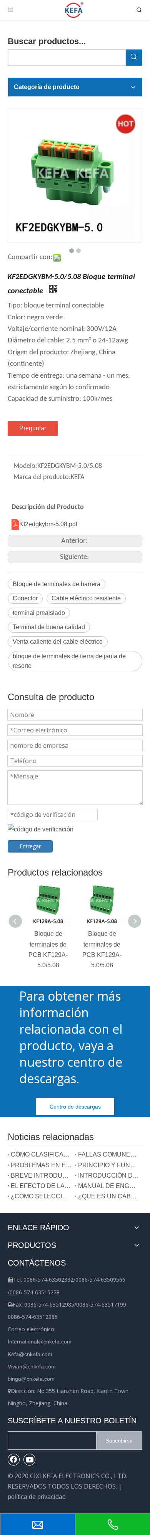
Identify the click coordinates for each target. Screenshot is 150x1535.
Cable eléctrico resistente (86, 598)
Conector (25, 598)
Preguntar (32, 428)
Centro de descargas (75, 1107)
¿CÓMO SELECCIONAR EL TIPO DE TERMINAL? (41, 1196)
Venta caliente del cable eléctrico (58, 641)
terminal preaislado (39, 613)
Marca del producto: (42, 477)
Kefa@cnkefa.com (30, 1354)
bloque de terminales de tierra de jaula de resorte (69, 661)
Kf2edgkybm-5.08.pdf (48, 524)
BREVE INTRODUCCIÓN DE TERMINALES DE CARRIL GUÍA (41, 1175)
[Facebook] (14, 1459)
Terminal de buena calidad (49, 627)
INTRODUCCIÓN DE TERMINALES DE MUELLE (108, 1175)
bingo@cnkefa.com (31, 1379)
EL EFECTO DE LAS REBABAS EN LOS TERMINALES (41, 1186)
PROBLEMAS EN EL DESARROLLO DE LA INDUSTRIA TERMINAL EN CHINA (41, 1165)
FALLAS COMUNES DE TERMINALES (108, 1154)
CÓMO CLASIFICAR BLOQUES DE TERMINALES (41, 1154)
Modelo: (25, 466)
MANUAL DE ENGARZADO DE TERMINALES (108, 1186)
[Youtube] (29, 1459)
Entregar (30, 846)
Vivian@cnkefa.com (32, 1366)
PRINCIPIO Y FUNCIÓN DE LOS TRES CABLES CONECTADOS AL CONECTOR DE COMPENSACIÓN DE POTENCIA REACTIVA (108, 1165)
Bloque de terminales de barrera (56, 584)
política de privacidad (37, 1497)
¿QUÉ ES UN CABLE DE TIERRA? (108, 1196)
